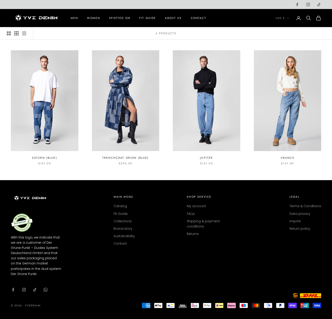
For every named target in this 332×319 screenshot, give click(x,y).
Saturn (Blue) (44, 158)
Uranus (287, 158)
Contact (198, 18)
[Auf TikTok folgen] (319, 4)
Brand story (123, 228)
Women (93, 18)
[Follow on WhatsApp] (45, 289)
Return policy (300, 228)
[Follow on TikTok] (35, 289)
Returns (193, 234)
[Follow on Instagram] (24, 289)
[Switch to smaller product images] (16, 33)
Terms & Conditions (305, 206)
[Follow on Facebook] (13, 289)
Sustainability (124, 236)
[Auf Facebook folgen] (297, 4)
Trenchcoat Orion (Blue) (125, 158)
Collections (123, 221)
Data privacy (300, 213)
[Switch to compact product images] (24, 33)
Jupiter (206, 158)
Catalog (120, 206)
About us (173, 18)
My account (196, 206)
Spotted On (119, 18)
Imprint (295, 221)
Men (74, 18)
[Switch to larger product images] (9, 33)
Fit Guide (147, 18)
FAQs (191, 213)
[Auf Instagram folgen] (308, 4)
